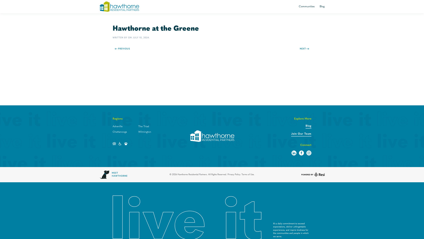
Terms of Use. (248, 175)
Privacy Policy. (234, 175)
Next (303, 49)
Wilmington (144, 132)
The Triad (143, 126)
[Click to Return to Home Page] (212, 136)
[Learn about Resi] (313, 174)
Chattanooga (120, 132)
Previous (124, 49)
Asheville (118, 126)
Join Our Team (301, 134)
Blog (322, 6)
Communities (307, 6)
